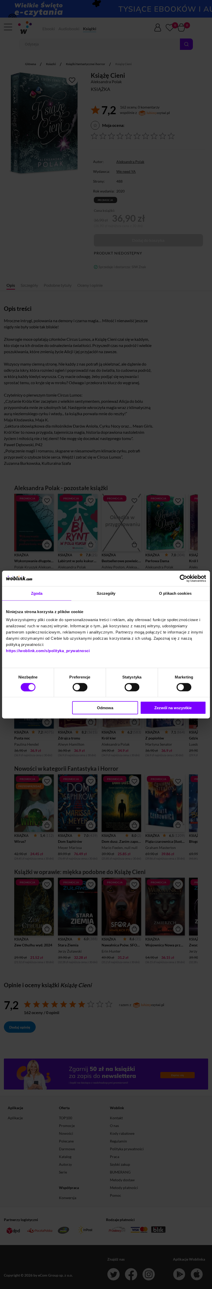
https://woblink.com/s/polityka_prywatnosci (48, 651)
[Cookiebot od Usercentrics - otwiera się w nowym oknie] (183, 578)
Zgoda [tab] (37, 593)
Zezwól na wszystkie (173, 708)
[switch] (80, 687)
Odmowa (105, 708)
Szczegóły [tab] (106, 593)
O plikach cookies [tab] (175, 593)
